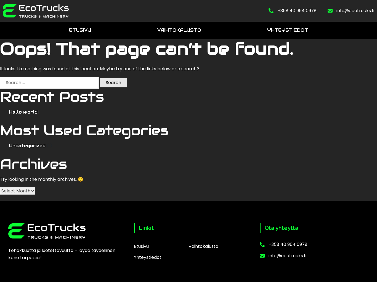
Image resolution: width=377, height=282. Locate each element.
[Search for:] (49, 83)
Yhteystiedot (287, 30)
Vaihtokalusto (179, 30)
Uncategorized (27, 146)
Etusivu (80, 30)
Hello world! (24, 112)
